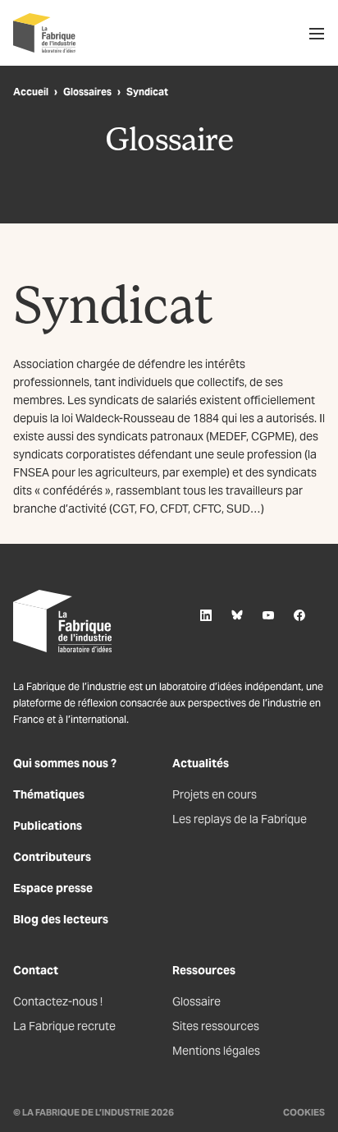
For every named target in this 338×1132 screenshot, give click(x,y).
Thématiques (48, 794)
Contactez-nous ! (58, 1001)
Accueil (30, 91)
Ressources (203, 970)
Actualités (200, 763)
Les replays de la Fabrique (239, 819)
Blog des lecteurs (60, 919)
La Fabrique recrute (64, 1026)
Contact (35, 970)
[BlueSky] (237, 615)
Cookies (304, 1112)
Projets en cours (214, 794)
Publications (47, 825)
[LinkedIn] (206, 615)
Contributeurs (52, 856)
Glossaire (196, 1001)
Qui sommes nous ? (64, 763)
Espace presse (53, 888)
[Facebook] (299, 615)
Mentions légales (216, 1050)
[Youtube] (268, 615)
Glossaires (87, 91)
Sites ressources (215, 1026)
